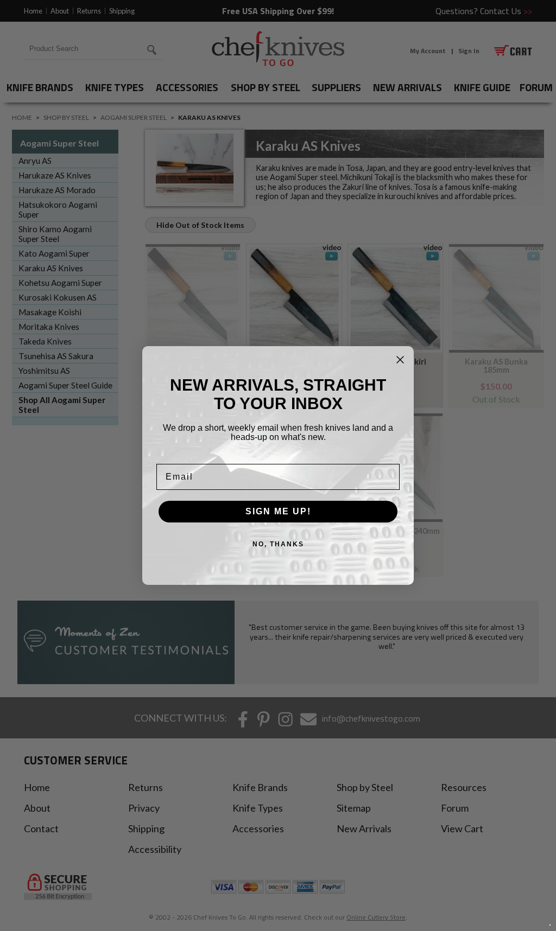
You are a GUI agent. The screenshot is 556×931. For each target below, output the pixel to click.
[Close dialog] (400, 360)
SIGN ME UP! (278, 511)
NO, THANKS (278, 544)
